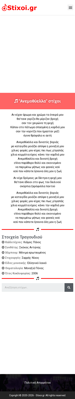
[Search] (69, 287)
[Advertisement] (37, 54)
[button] (70, 7)
